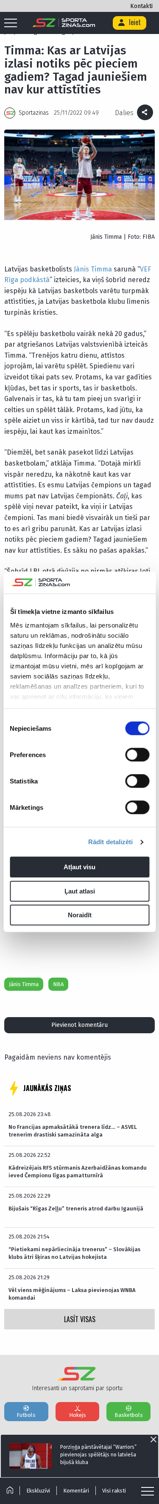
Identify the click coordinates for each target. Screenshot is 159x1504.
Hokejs (77, 1415)
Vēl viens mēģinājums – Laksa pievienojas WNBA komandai (72, 1294)
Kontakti (141, 6)
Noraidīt (80, 915)
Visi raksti (114, 1490)
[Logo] (63, 23)
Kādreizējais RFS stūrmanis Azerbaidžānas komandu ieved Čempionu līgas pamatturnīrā (77, 1172)
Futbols (26, 1415)
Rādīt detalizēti (110, 841)
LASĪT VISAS (79, 1319)
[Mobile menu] (12, 23)
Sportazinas (34, 112)
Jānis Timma (93, 269)
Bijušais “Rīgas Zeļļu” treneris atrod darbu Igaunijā (75, 1208)
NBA (58, 984)
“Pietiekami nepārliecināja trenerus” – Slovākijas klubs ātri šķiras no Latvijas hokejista (74, 1253)
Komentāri (76, 1490)
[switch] (137, 755)
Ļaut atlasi (79, 891)
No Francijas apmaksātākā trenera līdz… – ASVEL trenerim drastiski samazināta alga (72, 1131)
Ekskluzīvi (38, 1490)
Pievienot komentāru (79, 1025)
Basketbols (128, 1415)
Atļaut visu (79, 867)
